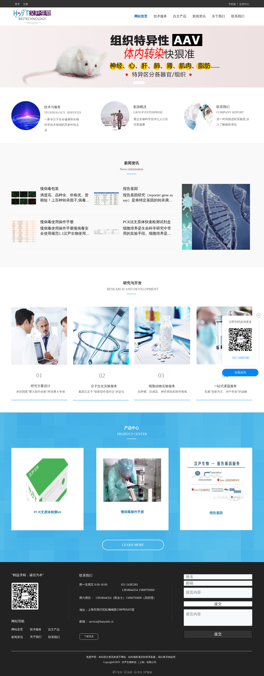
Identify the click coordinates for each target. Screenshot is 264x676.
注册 (25, 4)
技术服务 (160, 16)
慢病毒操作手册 (132, 512)
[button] (120, 82)
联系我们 (237, 16)
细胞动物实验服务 (162, 386)
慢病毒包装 (49, 189)
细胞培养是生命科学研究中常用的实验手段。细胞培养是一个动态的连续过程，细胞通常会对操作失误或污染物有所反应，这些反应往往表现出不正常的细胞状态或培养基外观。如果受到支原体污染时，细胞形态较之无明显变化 (147, 231)
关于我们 (218, 16)
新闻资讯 (199, 16)
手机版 (232, 4)
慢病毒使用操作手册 (57, 222)
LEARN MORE (133, 545)
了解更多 (89, 636)
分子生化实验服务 (104, 386)
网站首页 (140, 16)
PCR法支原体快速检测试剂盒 (147, 222)
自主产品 (179, 16)
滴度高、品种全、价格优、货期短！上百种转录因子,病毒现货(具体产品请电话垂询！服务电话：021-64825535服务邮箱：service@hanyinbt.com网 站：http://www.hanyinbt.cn (65, 198)
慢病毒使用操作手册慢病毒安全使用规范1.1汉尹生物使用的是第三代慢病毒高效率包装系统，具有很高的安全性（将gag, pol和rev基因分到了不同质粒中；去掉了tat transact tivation (65, 231)
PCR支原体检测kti (47, 512)
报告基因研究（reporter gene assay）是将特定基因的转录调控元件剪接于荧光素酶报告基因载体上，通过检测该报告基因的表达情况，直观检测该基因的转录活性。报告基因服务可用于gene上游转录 (148, 198)
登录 (17, 4)
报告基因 (130, 189)
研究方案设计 (41, 386)
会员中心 (244, 4)
